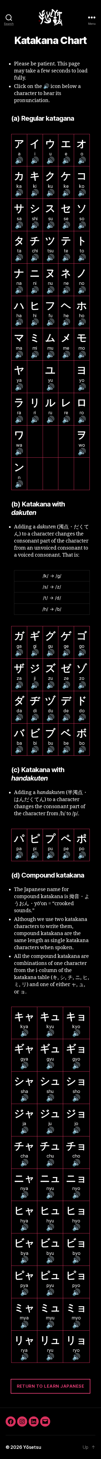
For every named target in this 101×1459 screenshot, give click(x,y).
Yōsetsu (32, 1447)
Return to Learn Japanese (50, 1386)
